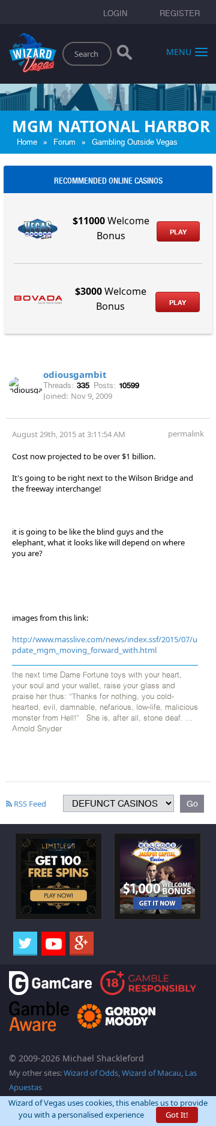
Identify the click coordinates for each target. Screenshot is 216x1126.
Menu (178, 51)
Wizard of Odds (91, 1072)
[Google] (82, 944)
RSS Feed (29, 803)
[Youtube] (53, 944)
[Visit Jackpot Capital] (157, 875)
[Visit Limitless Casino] (58, 875)
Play (178, 232)
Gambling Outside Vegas (135, 142)
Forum (64, 142)
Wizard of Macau (151, 1072)
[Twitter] (25, 944)
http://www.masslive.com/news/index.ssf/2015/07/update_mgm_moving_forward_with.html (104, 644)
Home (27, 142)
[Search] (124, 55)
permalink (186, 433)
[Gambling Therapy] (116, 1015)
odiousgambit (75, 374)
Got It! (177, 1114)
